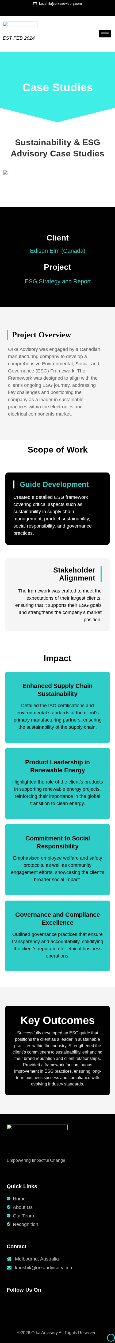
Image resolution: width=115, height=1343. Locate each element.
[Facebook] (49, 11)
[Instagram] (68, 11)
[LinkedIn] (59, 11)
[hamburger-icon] (105, 34)
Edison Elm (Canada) (57, 250)
